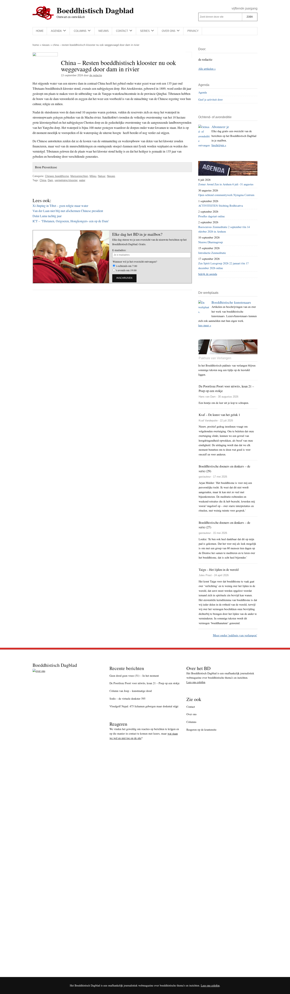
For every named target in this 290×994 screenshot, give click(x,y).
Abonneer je (220, 126)
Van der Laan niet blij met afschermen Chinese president (68, 211)
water (82, 180)
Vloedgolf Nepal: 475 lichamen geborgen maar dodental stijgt (143, 706)
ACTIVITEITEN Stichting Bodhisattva (220, 205)
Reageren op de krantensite (201, 729)
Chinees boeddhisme (57, 176)
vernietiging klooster (66, 180)
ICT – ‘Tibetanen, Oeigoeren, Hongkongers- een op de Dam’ (71, 221)
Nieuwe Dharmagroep (210, 242)
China (43, 180)
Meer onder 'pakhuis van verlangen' (235, 635)
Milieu (93, 176)
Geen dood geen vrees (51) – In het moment (134, 675)
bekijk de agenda (207, 274)
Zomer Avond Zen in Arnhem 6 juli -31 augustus (226, 184)
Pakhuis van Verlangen (215, 358)
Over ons (191, 714)
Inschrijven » (218, 145)
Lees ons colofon (195, 682)
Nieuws (46, 44)
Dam (50, 180)
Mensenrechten (79, 176)
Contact (190, 707)
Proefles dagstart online (211, 216)
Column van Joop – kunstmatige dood (130, 691)
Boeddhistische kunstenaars (231, 302)
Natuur (101, 176)
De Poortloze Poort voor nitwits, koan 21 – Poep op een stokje (144, 683)
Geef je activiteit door (210, 99)
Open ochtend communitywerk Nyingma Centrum (226, 195)
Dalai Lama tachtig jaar (47, 216)
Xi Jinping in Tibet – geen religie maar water (60, 206)
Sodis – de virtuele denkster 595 (127, 698)
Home (36, 44)
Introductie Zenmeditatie (212, 253)
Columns (191, 722)
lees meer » (204, 325)
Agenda (202, 92)
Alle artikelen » (207, 69)
